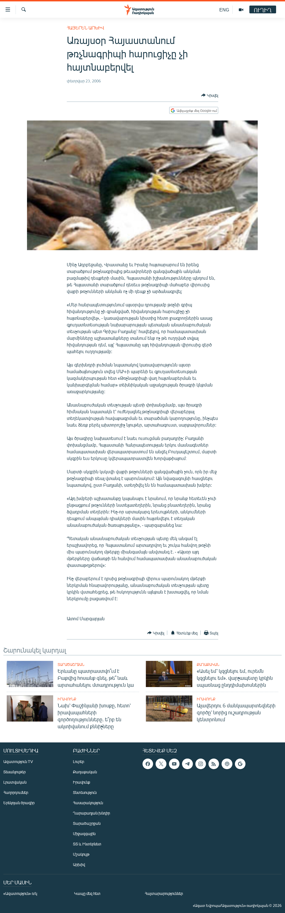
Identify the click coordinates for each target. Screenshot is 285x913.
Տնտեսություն (85, 792)
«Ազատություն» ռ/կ (20, 893)
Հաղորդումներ (15, 792)
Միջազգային (84, 833)
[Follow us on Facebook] (147, 764)
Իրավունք (67, 699)
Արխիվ (79, 864)
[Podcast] (227, 764)
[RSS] (213, 764)
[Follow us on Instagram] (200, 764)
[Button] (209, 95)
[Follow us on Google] (240, 764)
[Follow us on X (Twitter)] (161, 764)
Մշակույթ (81, 854)
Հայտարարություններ (164, 893)
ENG (224, 9)
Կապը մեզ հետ (87, 893)
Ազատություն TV (18, 761)
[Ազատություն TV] (241, 10)
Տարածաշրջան (71, 664)
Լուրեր (78, 761)
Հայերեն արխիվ (85, 27)
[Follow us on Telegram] (187, 764)
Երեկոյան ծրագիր (19, 802)
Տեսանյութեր (14, 771)
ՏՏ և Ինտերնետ (87, 843)
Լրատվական (14, 782)
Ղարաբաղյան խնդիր (91, 813)
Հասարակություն (88, 802)
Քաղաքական (208, 664)
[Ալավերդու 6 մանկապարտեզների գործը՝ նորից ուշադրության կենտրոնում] (169, 708)
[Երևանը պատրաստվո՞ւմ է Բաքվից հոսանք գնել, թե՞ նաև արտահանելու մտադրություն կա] (30, 674)
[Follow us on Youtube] (174, 764)
